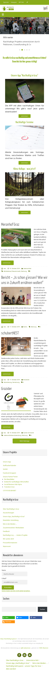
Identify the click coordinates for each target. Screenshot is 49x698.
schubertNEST (10, 333)
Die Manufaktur (9, 479)
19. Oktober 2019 (15, 268)
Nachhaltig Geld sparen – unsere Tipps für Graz (23, 666)
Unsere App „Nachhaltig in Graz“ (14, 516)
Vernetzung (16, 382)
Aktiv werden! (11, 669)
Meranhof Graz (10, 224)
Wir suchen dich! (8, 539)
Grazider (6, 389)
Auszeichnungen (8, 513)
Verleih (5, 469)
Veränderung (8, 382)
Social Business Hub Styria (13, 484)
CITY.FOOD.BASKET (9, 491)
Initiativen (26, 380)
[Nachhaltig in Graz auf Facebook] (19, 655)
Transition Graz (9, 487)
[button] (8, 617)
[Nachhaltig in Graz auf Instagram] (24, 655)
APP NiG (21, 2)
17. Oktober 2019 (15, 327)
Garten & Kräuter (28, 433)
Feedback (6, 531)
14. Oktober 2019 (15, 433)
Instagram (14, 2)
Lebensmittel (27, 268)
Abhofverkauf (8, 271)
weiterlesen (24, 116)
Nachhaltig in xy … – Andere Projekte (15, 535)
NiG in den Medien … (10, 524)
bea (5, 268)
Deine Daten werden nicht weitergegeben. (16, 591)
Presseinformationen (10, 543)
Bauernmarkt (16, 271)
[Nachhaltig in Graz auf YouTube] (30, 655)
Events (25, 327)
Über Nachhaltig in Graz (11, 509)
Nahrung (24, 271)
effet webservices (25, 648)
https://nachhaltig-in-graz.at (8, 639)
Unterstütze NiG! (32, 660)
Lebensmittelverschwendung (12, 435)
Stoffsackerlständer (9, 465)
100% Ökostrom (43, 648)
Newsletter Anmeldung (10, 520)
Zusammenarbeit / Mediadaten (13, 528)
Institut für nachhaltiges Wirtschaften (16, 482)
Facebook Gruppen (9, 473)
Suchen (42, 609)
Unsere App (7, 462)
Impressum (7, 546)
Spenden (6, 2)
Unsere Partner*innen (10, 477)
